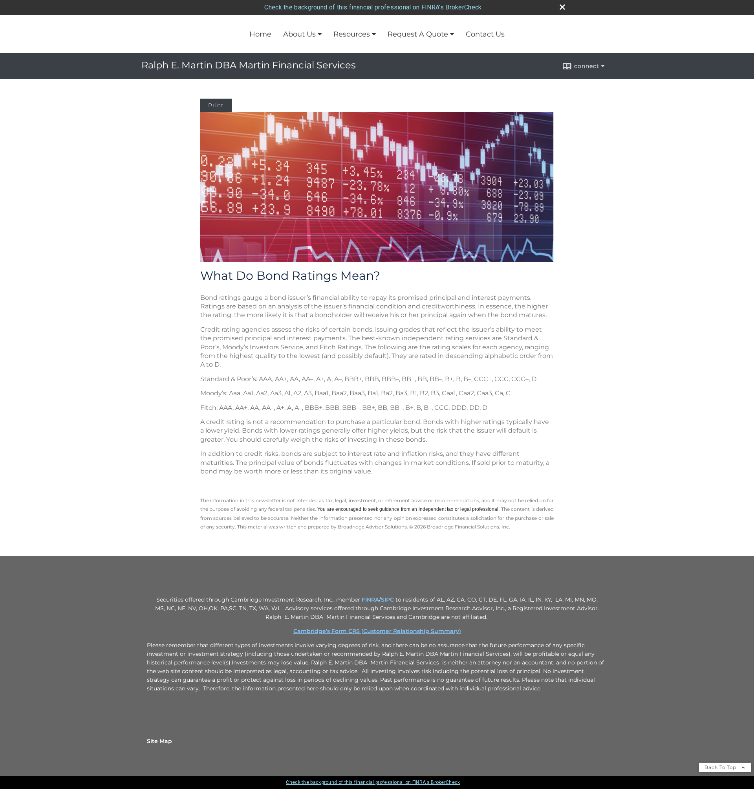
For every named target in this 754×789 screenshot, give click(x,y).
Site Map (159, 741)
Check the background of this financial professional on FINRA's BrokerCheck (372, 7)
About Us (299, 34)
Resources (351, 34)
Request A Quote (418, 34)
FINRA (370, 599)
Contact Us (485, 34)
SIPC (387, 599)
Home (260, 34)
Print (216, 105)
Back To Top (721, 767)
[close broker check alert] (562, 7)
